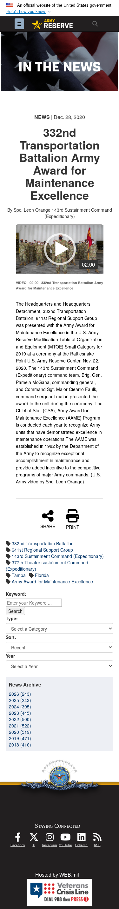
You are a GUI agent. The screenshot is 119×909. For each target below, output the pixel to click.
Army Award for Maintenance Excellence (52, 581)
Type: (12, 618)
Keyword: (16, 594)
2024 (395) (20, 706)
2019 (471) (20, 738)
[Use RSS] (97, 838)
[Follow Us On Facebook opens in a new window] (18, 838)
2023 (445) (20, 713)
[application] (59, 249)
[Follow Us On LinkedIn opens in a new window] (81, 838)
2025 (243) (20, 700)
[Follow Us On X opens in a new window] (34, 838)
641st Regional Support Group (42, 550)
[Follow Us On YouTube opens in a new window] (65, 838)
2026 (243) (20, 694)
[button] (29, 11)
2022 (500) (20, 719)
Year (10, 656)
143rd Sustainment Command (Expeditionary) (58, 556)
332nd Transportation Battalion (43, 543)
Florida (42, 575)
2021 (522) (20, 725)
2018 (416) (20, 744)
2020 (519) (20, 732)
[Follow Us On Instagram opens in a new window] (49, 838)
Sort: (11, 637)
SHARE (47, 526)
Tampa (19, 575)
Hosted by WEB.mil (57, 875)
